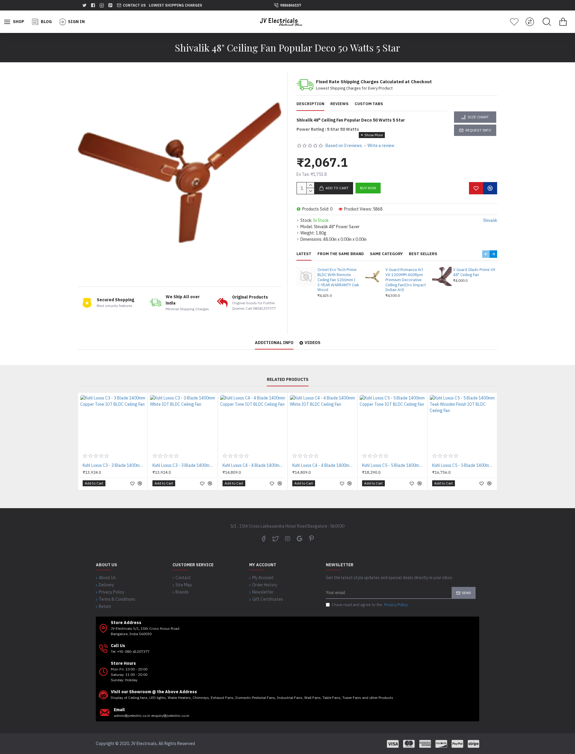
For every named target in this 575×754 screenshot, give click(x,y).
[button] (486, 254)
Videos (312, 342)
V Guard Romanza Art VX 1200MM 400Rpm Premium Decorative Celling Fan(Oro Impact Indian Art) (405, 280)
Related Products (287, 379)
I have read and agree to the (370, 604)
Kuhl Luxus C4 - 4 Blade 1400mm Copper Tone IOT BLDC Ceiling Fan (254, 465)
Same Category (386, 254)
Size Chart (478, 117)
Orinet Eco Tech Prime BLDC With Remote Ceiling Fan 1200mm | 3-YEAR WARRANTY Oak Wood (338, 280)
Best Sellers (423, 254)
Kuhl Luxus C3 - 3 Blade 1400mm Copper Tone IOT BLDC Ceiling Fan (114, 465)
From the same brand (340, 254)
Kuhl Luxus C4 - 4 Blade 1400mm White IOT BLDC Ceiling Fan (323, 465)
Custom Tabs (369, 104)
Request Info (478, 130)
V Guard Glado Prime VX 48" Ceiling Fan (474, 272)
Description (310, 104)
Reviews (339, 104)
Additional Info (274, 342)
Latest (303, 254)
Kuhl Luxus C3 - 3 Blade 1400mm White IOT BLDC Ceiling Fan (183, 465)
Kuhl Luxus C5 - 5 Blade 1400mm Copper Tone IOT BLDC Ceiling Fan (393, 465)
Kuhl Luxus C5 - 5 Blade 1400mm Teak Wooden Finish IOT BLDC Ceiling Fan (463, 465)
